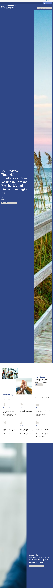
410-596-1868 (38, 3)
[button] (30, 6)
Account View (47, 3)
